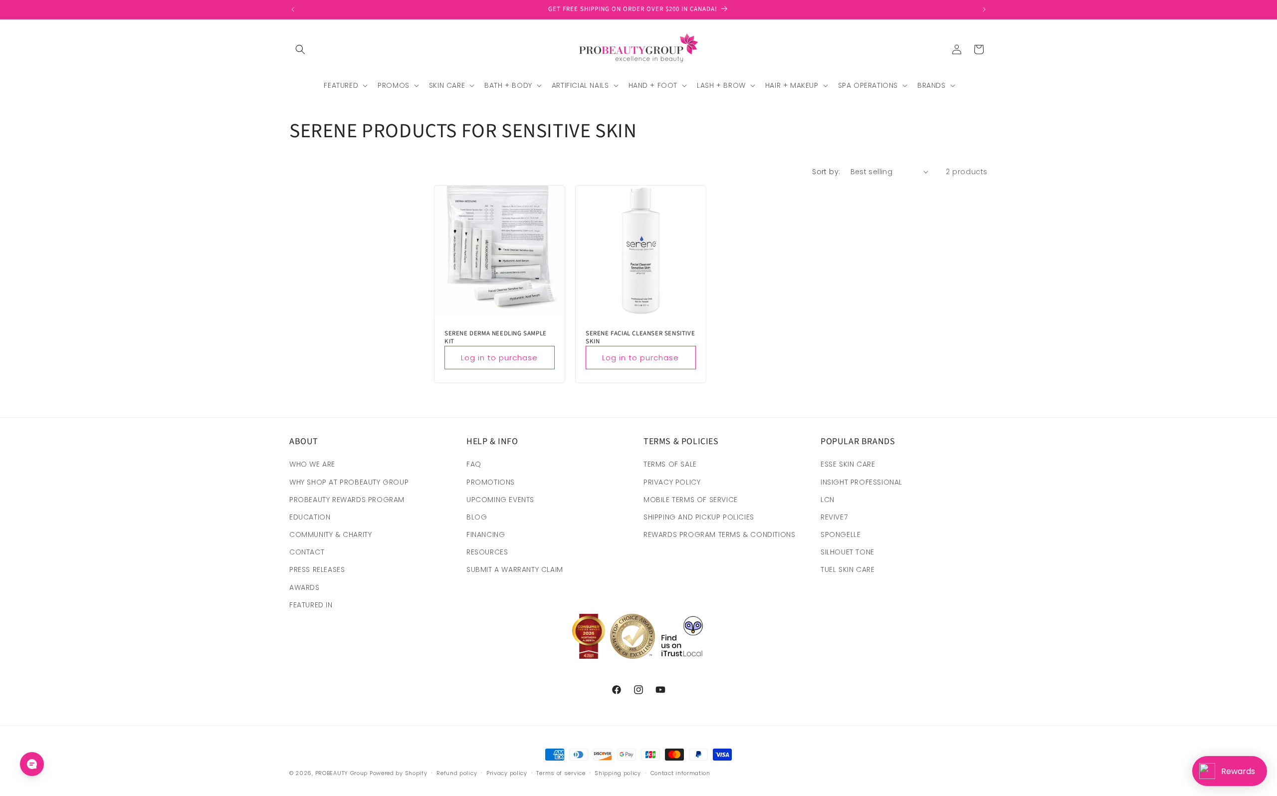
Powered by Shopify (398, 773)
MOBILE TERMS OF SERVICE (690, 500)
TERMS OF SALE (670, 464)
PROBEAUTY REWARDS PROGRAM (347, 500)
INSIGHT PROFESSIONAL (861, 482)
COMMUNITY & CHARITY (330, 534)
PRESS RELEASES (317, 569)
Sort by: (826, 172)
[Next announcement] (984, 9)
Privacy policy (506, 773)
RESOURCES (487, 552)
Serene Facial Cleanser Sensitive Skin (640, 337)
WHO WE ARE (312, 464)
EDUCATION (309, 517)
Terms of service (560, 773)
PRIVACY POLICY (671, 482)
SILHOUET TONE (847, 552)
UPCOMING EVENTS (500, 500)
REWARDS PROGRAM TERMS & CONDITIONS (719, 534)
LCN (828, 500)
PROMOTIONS (490, 482)
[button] (300, 49)
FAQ (473, 464)
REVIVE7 (834, 517)
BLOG (476, 517)
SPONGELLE (840, 534)
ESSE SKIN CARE (848, 464)
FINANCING (485, 534)
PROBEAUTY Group (341, 773)
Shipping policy (618, 773)
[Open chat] (32, 764)
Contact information (680, 773)
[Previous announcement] (293, 9)
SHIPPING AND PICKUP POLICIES (698, 517)
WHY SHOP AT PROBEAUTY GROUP (349, 482)
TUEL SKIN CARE (847, 569)
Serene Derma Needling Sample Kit (495, 337)
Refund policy (456, 773)
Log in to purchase (499, 357)
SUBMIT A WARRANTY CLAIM (514, 569)
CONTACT (306, 552)
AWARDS (304, 587)
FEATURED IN (311, 605)
